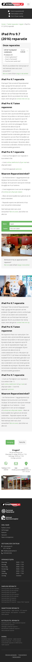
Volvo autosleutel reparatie (7, 630)
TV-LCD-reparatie (16, 641)
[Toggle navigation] (28, 4)
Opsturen (4, 535)
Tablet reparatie (5, 644)
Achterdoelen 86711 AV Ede (7, 547)
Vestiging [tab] (10, 442)
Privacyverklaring (22, 655)
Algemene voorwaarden (11, 655)
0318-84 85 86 (7, 553)
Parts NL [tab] (22, 442)
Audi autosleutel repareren (7, 624)
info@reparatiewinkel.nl (10, 551)
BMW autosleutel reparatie (19, 623)
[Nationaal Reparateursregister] (9, 517)
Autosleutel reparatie (6, 623)
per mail (23, 162)
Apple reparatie (15, 610)
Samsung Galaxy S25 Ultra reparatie (10, 588)
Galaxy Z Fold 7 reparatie (23, 602)
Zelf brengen (5, 530)
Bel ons (5, 74)
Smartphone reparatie (6, 639)
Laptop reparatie (17, 639)
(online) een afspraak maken (12, 192)
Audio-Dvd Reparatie (6, 641)
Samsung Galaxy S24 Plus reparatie (9, 596)
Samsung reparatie (5, 610)
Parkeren (3, 532)
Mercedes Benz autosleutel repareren (10, 628)
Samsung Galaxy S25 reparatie (8, 592)
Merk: (5, 224)
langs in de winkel (22, 74)
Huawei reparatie (5, 612)
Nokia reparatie (5, 614)
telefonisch (15, 162)
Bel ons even (14, 212)
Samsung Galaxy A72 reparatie (8, 602)
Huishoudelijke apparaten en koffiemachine (11, 643)
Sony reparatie (14, 612)
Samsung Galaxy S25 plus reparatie (9, 590)
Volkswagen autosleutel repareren (9, 626)
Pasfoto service (5, 528)
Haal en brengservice (7, 537)
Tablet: (5, 229)
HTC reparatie (23, 610)
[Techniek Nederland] (7, 511)
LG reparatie (22, 612)
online (9, 162)
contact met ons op (23, 99)
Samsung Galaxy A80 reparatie (8, 600)
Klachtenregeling (17, 657)
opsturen (18, 169)
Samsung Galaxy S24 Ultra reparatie (10, 594)
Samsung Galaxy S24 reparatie (8, 598)
